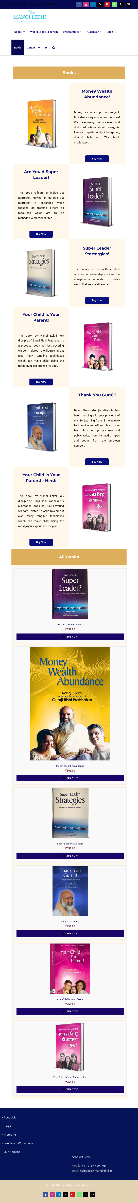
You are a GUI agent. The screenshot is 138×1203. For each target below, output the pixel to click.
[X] (100, 4)
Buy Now (72, 637)
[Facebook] (79, 4)
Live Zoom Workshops (18, 1143)
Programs (10, 1134)
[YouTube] (107, 4)
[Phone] (121, 4)
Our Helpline (12, 1152)
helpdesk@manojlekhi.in (44, 4)
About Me (10, 1117)
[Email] (128, 4)
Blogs (7, 1126)
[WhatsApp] (114, 4)
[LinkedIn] (93, 4)
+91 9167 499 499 (94, 1165)
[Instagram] (86, 4)
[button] (53, 47)
